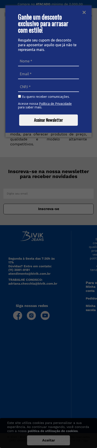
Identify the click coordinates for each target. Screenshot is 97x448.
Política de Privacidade (55, 103)
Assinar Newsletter (48, 120)
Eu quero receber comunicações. (45, 97)
